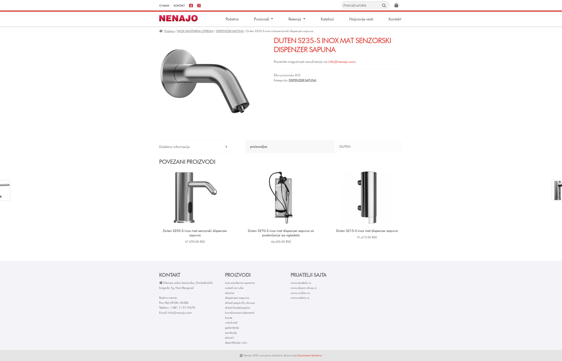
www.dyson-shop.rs (304, 288)
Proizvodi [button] (262, 19)
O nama (164, 5)
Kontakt (179, 5)
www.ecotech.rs (301, 282)
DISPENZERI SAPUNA (230, 31)
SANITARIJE (231, 332)
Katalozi (327, 19)
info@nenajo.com (341, 62)
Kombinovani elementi (239, 312)
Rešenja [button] (295, 19)
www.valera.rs (300, 297)
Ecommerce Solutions (310, 355)
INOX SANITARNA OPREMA (195, 31)
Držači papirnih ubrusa (240, 302)
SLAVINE (229, 293)
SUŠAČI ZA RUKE (234, 288)
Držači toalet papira (237, 307)
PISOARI (229, 337)
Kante (228, 317)
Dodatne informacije (174, 147)
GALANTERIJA (232, 327)
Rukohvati (231, 322)
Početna (232, 19)
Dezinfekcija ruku (236, 342)
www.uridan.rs (300, 293)
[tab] (195, 146)
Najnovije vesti (361, 19)
